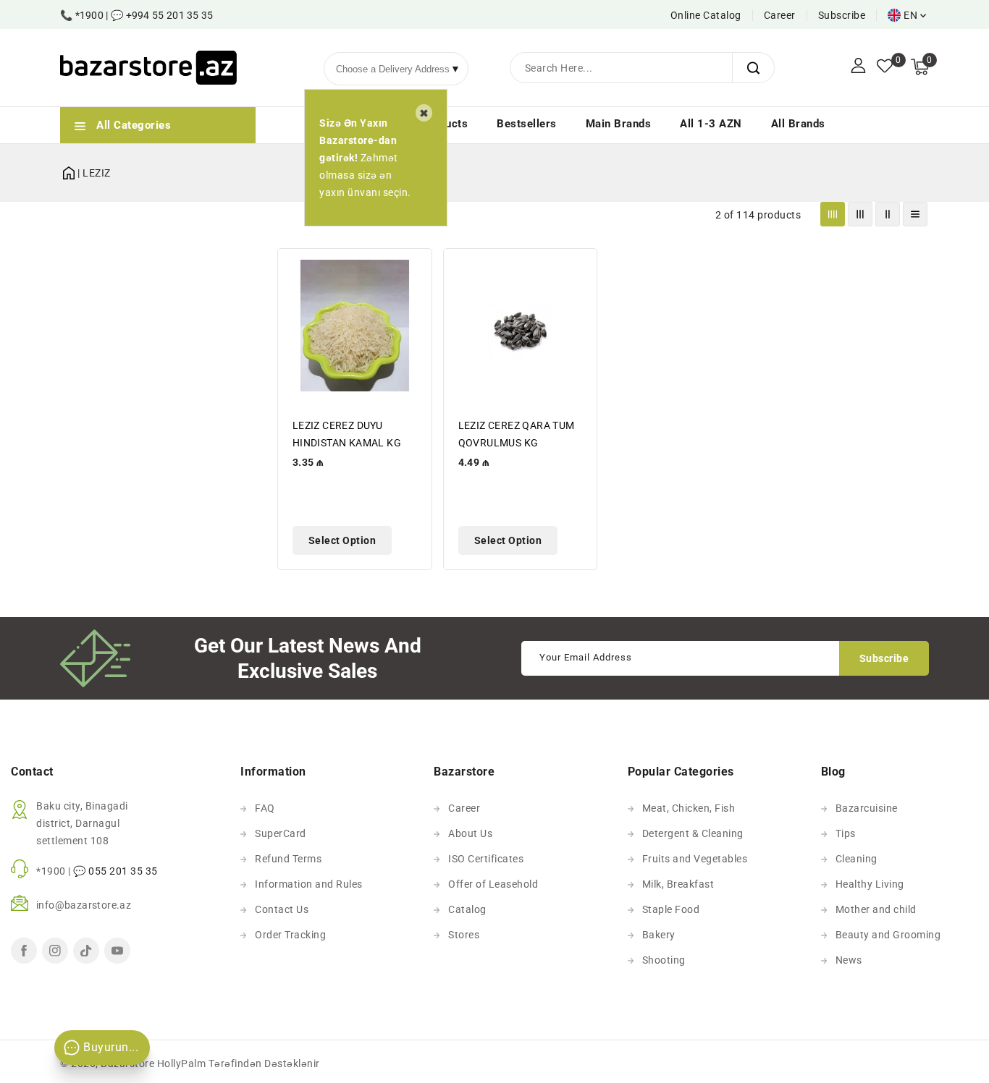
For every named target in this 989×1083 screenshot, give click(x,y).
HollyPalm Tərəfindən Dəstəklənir (238, 1063)
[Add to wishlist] (412, 268)
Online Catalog (705, 15)
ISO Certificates (485, 859)
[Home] (68, 170)
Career (780, 15)
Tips (846, 833)
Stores (463, 934)
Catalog (467, 909)
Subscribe (842, 15)
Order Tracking (290, 934)
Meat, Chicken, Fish (689, 808)
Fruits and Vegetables (695, 859)
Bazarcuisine (867, 808)
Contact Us (281, 909)
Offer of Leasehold (493, 884)
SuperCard (280, 833)
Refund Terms (288, 859)
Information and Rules (309, 884)
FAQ (265, 808)
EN (910, 15)
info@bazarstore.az (83, 905)
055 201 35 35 (123, 871)
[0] (885, 67)
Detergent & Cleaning (693, 833)
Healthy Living (870, 884)
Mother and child (876, 909)
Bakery (659, 934)
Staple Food (671, 909)
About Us (470, 833)
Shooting (664, 960)
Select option (342, 540)
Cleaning (857, 859)
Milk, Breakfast (678, 884)
